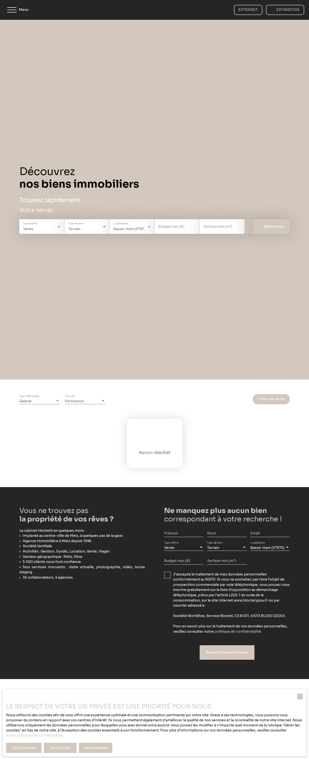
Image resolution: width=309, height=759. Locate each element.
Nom (211, 533)
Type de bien (76, 223)
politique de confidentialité (237, 631)
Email (255, 533)
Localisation (120, 223)
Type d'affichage (29, 396)
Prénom (171, 533)
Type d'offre (30, 223)
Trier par (70, 396)
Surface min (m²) (218, 226)
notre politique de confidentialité (34, 735)
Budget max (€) (171, 226)
